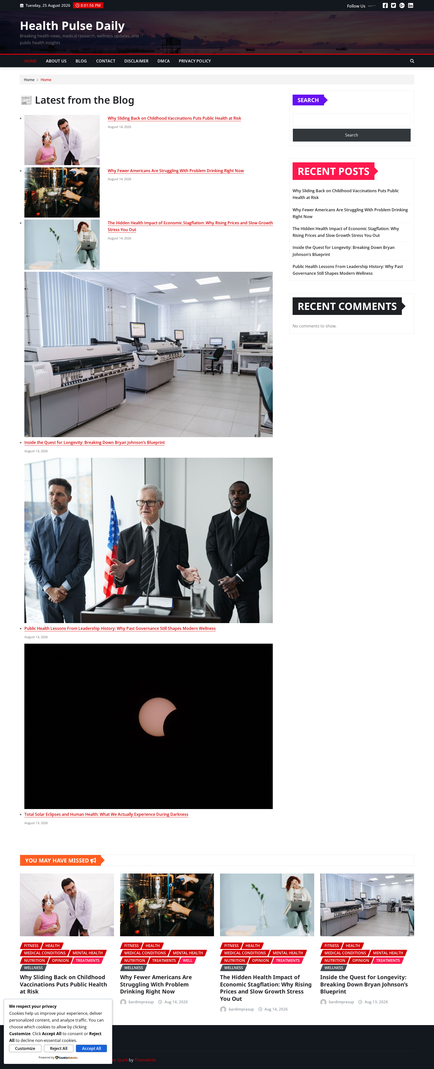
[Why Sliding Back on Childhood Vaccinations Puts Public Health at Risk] (62, 140)
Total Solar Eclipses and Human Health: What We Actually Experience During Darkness (106, 814)
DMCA (163, 61)
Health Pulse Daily (72, 25)
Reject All (58, 1048)
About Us (56, 61)
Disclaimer (136, 61)
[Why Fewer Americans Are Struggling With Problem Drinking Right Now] (62, 192)
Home (30, 61)
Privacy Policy (195, 61)
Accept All (91, 1048)
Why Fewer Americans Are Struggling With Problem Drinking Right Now (176, 170)
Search (308, 100)
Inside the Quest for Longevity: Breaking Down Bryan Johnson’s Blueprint (94, 442)
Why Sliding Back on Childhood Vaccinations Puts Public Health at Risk (174, 118)
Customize (25, 1048)
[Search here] (412, 61)
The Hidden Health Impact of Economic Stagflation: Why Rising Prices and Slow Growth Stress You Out (266, 987)
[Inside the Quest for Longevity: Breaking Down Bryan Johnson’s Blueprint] (148, 354)
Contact (105, 61)
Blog (81, 61)
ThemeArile (145, 1060)
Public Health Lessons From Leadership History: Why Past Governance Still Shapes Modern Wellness (120, 628)
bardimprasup (141, 1001)
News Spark (117, 1060)
